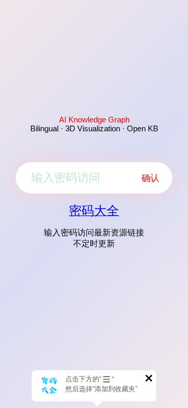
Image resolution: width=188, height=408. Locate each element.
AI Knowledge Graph (94, 119)
